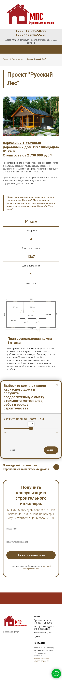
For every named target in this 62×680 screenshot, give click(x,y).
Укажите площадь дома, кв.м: (24, 419)
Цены (37, 636)
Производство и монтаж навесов (43, 621)
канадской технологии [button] (37, 169)
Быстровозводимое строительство (44, 627)
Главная (6, 59)
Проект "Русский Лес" (36, 59)
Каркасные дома (43, 632)
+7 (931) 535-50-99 (31, 31)
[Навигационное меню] (5, 49)
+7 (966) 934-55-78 (31, 35)
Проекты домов (18, 59)
